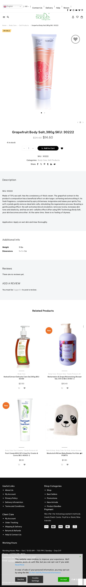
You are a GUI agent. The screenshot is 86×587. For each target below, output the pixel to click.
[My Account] (73, 17)
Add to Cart (48, 148)
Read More (19, 565)
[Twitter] (41, 164)
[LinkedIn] (51, 164)
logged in (18, 290)
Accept (63, 579)
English (9, 6)
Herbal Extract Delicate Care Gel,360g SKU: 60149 (21, 378)
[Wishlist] (77, 17)
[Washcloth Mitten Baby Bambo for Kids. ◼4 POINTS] (64, 421)
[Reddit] (54, 164)
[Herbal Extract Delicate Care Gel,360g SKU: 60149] (21, 344)
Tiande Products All (74, 374)
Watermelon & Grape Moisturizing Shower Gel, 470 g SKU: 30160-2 (64, 378)
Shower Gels (61, 374)
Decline (20, 579)
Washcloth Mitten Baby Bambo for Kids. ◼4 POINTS (64, 454)
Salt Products (24, 25)
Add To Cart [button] (19, 388)
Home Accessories (78, 450)
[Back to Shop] (80, 122)
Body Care (12, 25)
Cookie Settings (35, 579)
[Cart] (81, 17)
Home (4, 25)
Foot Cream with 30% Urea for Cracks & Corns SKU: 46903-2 (21, 454)
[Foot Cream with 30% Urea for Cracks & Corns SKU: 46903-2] (21, 421)
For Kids (67, 450)
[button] (8, 17)
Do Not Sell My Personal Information (45, 572)
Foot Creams (18, 450)
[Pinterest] (44, 164)
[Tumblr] (47, 164)
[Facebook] (37, 164)
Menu (4, 17)
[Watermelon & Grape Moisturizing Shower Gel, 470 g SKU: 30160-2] (64, 344)
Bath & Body (50, 450)
